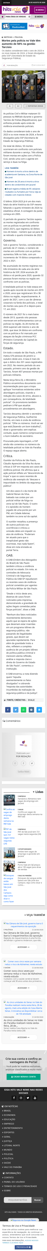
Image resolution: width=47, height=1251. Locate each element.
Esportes (8, 1132)
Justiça (7, 1141)
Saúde (7, 1162)
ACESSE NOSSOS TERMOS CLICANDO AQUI (20, 1241)
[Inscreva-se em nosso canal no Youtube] (35, 1098)
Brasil (7, 1110)
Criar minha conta (24, 1076)
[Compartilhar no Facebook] (8, 709)
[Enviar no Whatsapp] (24, 709)
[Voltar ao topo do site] (43, 688)
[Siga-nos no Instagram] (21, 1098)
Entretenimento (13, 1128)
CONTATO (8, 1177)
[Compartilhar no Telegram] (32, 709)
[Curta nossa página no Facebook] (14, 1098)
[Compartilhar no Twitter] (16, 709)
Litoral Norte (11, 1145)
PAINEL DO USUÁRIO (14, 1182)
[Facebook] (23, 763)
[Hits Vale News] (16, 9)
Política (8, 1158)
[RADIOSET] (23, 26)
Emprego (8, 1123)
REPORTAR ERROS (35, 106)
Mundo (7, 1149)
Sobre (7, 1190)
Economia (9, 1115)
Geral (6, 1136)
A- (10, 106)
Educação (9, 1119)
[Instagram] (15, 763)
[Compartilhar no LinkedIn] (39, 709)
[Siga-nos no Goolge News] (23, 1220)
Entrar (6, 3)
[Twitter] (31, 763)
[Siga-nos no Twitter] (28, 1098)
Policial (8, 1154)
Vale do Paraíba (12, 1167)
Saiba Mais (23, 771)
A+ (18, 106)
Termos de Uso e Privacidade (20, 1186)
